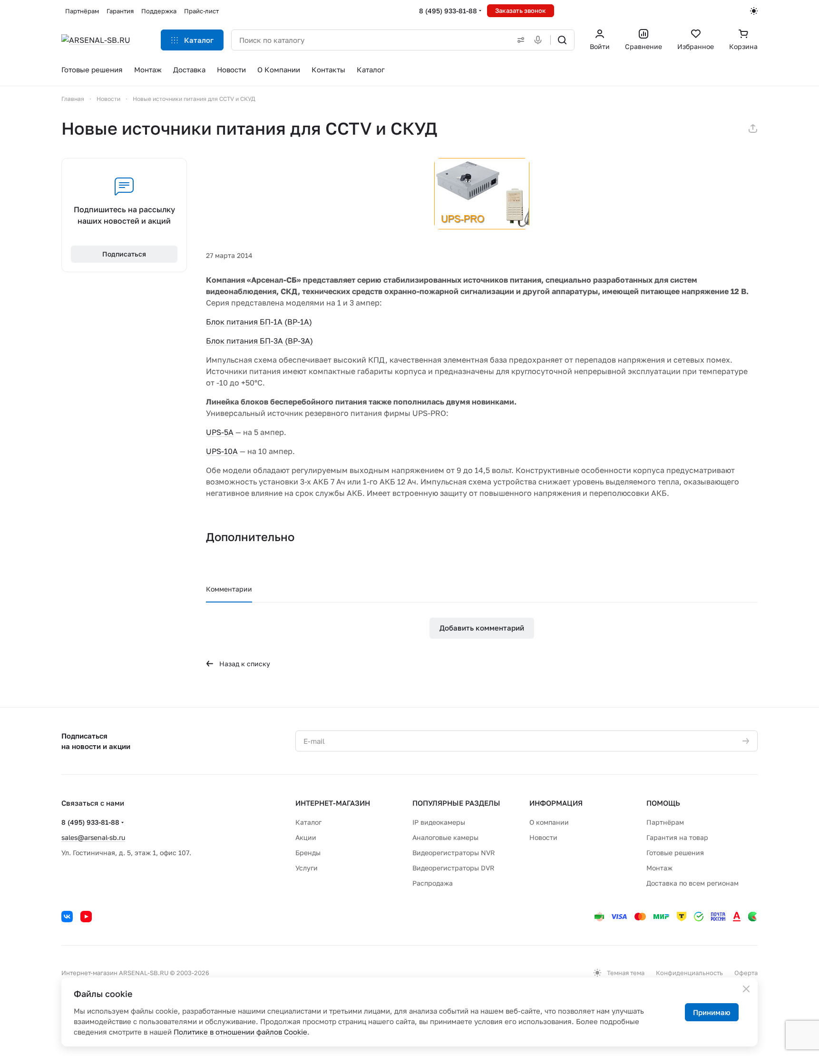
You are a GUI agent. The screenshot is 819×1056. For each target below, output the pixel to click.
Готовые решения (675, 853)
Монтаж (659, 868)
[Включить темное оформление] (754, 11)
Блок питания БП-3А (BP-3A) (259, 340)
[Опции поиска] (518, 40)
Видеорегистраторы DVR (453, 868)
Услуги (306, 868)
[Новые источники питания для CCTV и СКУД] (482, 193)
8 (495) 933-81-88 (448, 11)
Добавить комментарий (481, 627)
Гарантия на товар (677, 837)
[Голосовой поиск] (539, 40)
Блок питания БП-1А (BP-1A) (259, 321)
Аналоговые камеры (445, 837)
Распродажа (432, 883)
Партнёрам (665, 822)
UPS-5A (220, 432)
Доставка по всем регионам (692, 883)
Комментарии (229, 589)
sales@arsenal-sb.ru (93, 837)
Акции (305, 837)
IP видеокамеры (438, 822)
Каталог (308, 822)
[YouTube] (86, 916)
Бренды (308, 853)
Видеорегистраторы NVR (453, 853)
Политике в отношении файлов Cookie (240, 1031)
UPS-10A (222, 451)
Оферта (746, 973)
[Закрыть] (746, 989)
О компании (549, 822)
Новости (543, 837)
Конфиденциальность (689, 973)
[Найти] (562, 40)
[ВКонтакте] (67, 916)
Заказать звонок (520, 10)
